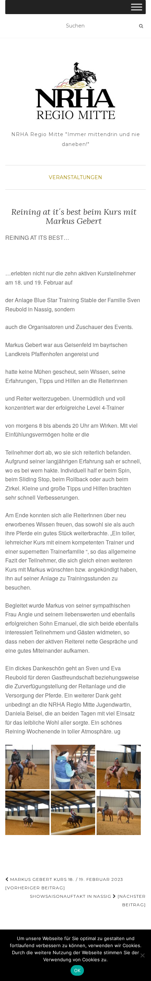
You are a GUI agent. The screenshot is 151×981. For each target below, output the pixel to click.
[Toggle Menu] (136, 7)
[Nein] (142, 955)
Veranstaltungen (75, 177)
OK (77, 970)
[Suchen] (141, 26)
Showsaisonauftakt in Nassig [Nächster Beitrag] (88, 900)
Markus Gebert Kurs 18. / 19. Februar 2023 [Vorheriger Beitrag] (64, 883)
